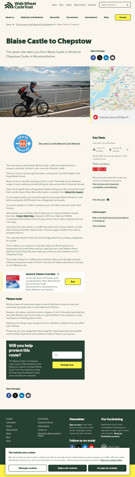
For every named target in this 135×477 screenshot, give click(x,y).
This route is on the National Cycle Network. (59, 143)
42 (101, 169)
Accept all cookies (107, 468)
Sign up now (75, 424)
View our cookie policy (111, 460)
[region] (67, 462)
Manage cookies (28, 468)
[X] (78, 447)
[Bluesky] (85, 447)
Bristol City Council (74, 192)
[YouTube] (91, 447)
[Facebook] (72, 447)
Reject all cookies (67, 468)
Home (8, 24)
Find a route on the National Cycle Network (34, 24)
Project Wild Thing (25, 216)
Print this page (99, 199)
